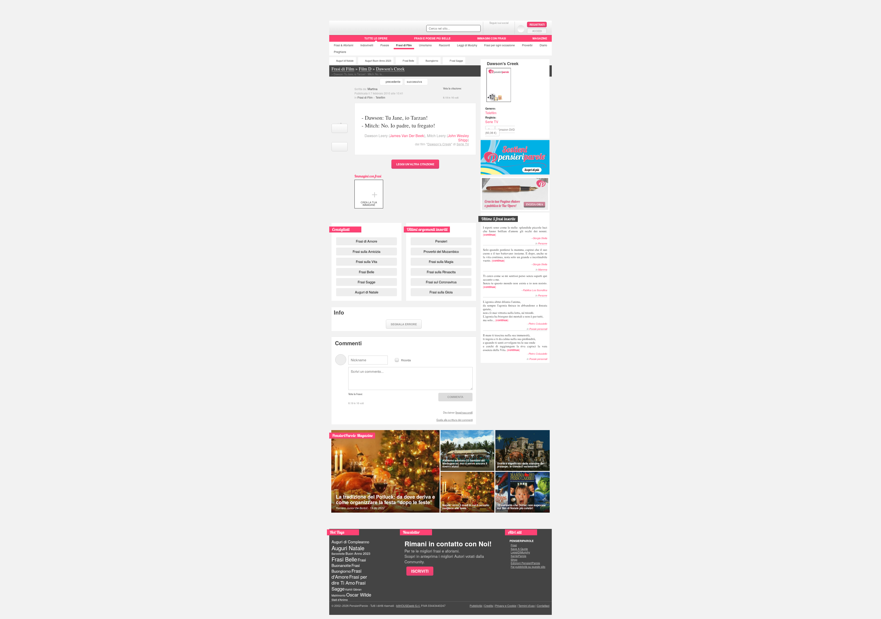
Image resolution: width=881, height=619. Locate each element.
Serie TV (463, 144)
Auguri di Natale (345, 60)
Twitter (498, 28)
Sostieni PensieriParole (515, 157)
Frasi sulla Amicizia (366, 251)
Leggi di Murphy (467, 45)
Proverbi (527, 45)
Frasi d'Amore (346, 573)
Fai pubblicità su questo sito (528, 567)
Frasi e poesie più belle (432, 38)
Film (404, 45)
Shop (514, 559)
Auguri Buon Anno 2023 (378, 60)
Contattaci (543, 606)
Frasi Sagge (456, 60)
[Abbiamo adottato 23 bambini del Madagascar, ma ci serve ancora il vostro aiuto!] (467, 450)
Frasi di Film (365, 97)
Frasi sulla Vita (366, 261)
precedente (393, 81)
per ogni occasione (499, 45)
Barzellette (338, 553)
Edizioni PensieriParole (525, 563)
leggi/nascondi (464, 412)
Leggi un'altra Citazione (415, 164)
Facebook (489, 28)
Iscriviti (420, 571)
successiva (414, 81)
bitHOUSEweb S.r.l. (408, 606)
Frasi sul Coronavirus (441, 281)
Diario (543, 45)
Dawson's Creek (439, 144)
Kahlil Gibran (353, 589)
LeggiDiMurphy (520, 552)
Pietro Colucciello (538, 323)
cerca (467, 29)
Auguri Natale (348, 548)
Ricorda (406, 360)
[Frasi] (336, 39)
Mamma (542, 269)
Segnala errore (404, 324)
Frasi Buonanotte (349, 562)
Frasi (343, 45)
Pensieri (441, 241)
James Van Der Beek (407, 135)
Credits (488, 606)
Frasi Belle (408, 60)
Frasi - (361, 27)
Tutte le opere (376, 38)
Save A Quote (519, 549)
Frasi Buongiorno (346, 568)
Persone (542, 243)
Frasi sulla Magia (441, 261)
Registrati (537, 24)
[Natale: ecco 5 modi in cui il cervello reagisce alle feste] (467, 492)
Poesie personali (538, 329)
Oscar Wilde (358, 594)
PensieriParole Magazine (352, 435)
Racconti (444, 45)
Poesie (384, 45)
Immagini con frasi (491, 38)
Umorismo (425, 45)
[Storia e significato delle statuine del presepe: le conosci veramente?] (522, 450)
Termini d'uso (526, 606)
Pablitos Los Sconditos (535, 290)
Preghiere (340, 52)
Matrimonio (339, 595)
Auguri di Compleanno (350, 541)
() (515, 231)
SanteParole (518, 556)
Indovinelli (366, 45)
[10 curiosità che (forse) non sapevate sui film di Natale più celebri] (522, 492)
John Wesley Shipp (458, 138)
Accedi (537, 31)
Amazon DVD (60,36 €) (500, 131)
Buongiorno (432, 60)
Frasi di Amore (366, 241)
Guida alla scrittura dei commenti (454, 420)
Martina (372, 89)
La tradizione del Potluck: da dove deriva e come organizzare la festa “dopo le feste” (385, 499)
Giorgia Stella (540, 238)
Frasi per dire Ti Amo (349, 579)
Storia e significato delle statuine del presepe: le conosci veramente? (520, 464)
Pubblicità (476, 606)
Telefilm (380, 97)
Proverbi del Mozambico (441, 251)
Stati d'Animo (340, 600)
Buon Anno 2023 (358, 553)
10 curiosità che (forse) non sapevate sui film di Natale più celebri (521, 506)
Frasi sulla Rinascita (441, 271)
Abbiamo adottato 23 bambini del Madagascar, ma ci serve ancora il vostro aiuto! (464, 463)
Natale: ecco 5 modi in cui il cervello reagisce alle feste (465, 506)
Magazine (540, 38)
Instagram (508, 28)
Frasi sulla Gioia (441, 292)
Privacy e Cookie (505, 606)
